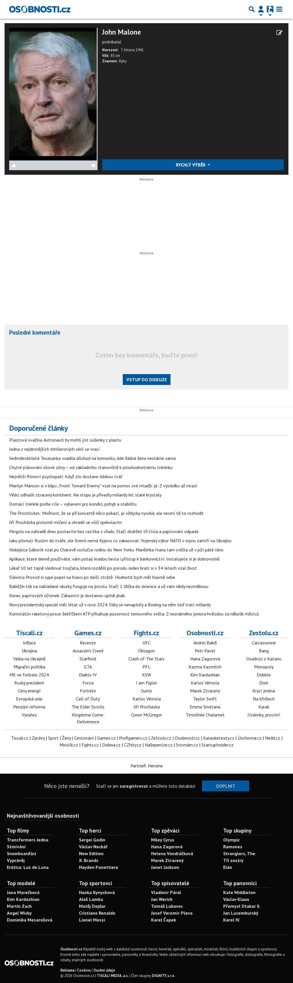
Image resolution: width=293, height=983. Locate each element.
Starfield (88, 659)
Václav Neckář (93, 846)
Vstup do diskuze (146, 379)
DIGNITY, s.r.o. (163, 975)
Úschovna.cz (250, 738)
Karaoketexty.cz (218, 738)
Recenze (88, 643)
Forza (88, 683)
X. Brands (88, 860)
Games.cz (88, 632)
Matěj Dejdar (92, 906)
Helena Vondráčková (172, 853)
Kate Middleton (239, 892)
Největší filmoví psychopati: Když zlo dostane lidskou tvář (65, 476)
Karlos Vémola (146, 699)
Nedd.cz (272, 738)
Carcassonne (264, 643)
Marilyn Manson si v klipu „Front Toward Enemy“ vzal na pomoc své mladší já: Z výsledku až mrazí (103, 485)
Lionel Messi (92, 920)
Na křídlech (264, 699)
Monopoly (264, 667)
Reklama (67, 970)
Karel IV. (231, 920)
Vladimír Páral (166, 892)
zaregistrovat (134, 786)
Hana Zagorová (205, 659)
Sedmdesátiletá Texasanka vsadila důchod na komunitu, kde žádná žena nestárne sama (92, 458)
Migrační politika (29, 667)
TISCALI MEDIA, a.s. (112, 975)
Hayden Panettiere (98, 867)
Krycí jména (263, 691)
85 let (115, 55)
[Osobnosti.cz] (39, 9)
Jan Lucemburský (240, 913)
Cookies (84, 970)
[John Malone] (53, 93)
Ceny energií (29, 691)
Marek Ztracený (205, 691)
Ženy (66, 738)
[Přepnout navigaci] (261, 9)
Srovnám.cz (187, 745)
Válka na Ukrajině (29, 659)
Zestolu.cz (263, 632)
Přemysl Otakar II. (241, 906)
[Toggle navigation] (279, 9)
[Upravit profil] (279, 32)
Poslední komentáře (34, 332)
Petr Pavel (205, 651)
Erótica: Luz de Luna (28, 867)
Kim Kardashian (205, 675)
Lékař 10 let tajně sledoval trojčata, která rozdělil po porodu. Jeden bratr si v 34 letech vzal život (103, 568)
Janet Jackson (165, 867)
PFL (146, 667)
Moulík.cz (69, 745)
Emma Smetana (205, 707)
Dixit (263, 683)
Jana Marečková (23, 892)
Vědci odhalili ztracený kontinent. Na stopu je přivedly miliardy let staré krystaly (85, 495)
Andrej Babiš (205, 643)
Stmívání (16, 846)
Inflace (29, 643)
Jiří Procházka (147, 707)
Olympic (231, 840)
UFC (146, 643)
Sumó (146, 691)
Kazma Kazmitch (205, 667)
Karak (263, 707)
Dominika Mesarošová (29, 920)
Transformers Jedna (27, 840)
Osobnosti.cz (205, 632)
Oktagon (146, 651)
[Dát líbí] (31, 165)
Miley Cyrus (162, 840)
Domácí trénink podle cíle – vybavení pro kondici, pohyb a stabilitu (72, 504)
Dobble (264, 675)
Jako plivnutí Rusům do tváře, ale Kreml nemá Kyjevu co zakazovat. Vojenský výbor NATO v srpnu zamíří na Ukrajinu (120, 540)
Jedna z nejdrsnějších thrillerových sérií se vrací (54, 449)
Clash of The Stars (146, 659)
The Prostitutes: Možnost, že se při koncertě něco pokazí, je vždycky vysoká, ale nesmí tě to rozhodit (106, 513)
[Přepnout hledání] (251, 9)
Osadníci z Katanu (263, 659)
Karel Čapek (163, 920)
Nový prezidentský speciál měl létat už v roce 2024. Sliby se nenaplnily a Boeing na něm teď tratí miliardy (110, 604)
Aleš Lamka (91, 899)
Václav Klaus (236, 899)
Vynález (29, 715)
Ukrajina (29, 651)
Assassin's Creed (88, 651)
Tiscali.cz (29, 632)
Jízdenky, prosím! (264, 715)
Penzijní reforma (29, 707)
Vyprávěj (16, 860)
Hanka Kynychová (97, 892)
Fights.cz (146, 632)
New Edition (91, 853)
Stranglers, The (239, 853)
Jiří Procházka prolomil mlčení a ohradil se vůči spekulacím (65, 522)
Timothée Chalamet (205, 715)
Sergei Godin (92, 840)
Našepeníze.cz (159, 745)
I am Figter (146, 683)
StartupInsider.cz (217, 745)
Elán (227, 867)
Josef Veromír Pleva (172, 913)
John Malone (121, 32)
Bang (264, 651)
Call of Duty (88, 699)
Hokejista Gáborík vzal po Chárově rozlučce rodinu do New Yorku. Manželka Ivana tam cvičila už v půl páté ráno (116, 550)
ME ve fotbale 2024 (29, 675)
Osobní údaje (104, 970)
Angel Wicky (19, 913)
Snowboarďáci (21, 853)
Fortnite (88, 691)
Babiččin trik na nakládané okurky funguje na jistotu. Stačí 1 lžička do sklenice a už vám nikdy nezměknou (108, 586)
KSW (146, 675)
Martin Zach (19, 906)
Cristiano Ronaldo (97, 913)
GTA (88, 667)
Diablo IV (88, 675)
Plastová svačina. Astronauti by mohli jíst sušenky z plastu (65, 440)
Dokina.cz (111, 745)
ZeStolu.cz (161, 738)
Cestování (84, 738)
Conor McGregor (146, 715)
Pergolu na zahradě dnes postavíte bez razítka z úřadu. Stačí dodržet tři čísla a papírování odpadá (103, 531)
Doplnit (225, 786)
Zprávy (38, 738)
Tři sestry (233, 860)
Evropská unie (29, 699)
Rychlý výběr (191, 165)
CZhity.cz (132, 745)
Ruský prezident (29, 683)
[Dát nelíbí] (75, 165)
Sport (53, 738)
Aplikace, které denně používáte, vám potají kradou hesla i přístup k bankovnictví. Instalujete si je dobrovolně (114, 559)
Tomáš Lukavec (167, 906)
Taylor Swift (205, 699)
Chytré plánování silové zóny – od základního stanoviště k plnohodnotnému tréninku (91, 467)
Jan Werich (162, 899)
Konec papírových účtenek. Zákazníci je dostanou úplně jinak (67, 595)
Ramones (232, 846)
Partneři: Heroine (146, 765)
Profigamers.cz (133, 738)
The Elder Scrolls (88, 707)
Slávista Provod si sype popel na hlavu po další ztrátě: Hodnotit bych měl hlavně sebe (92, 577)
